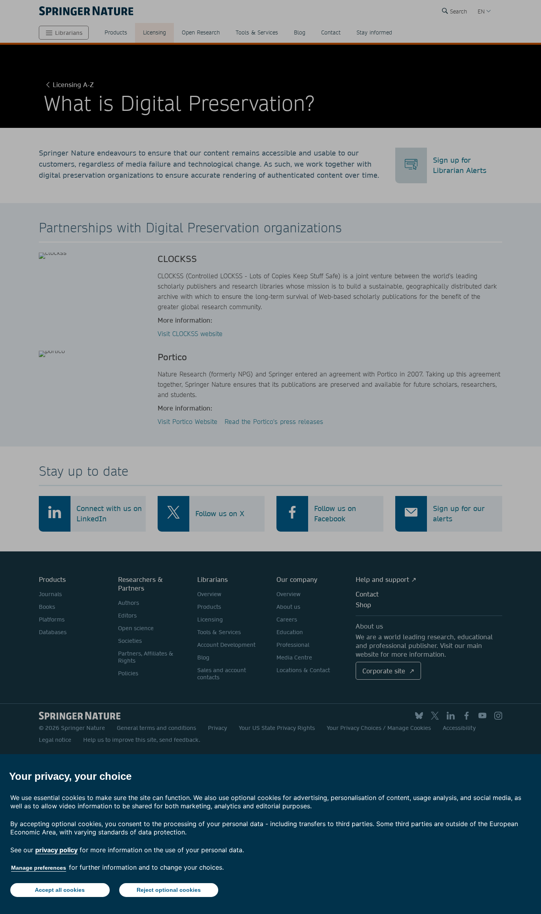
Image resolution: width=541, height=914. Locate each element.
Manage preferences (38, 868)
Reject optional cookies (169, 890)
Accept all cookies (60, 890)
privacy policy (56, 850)
